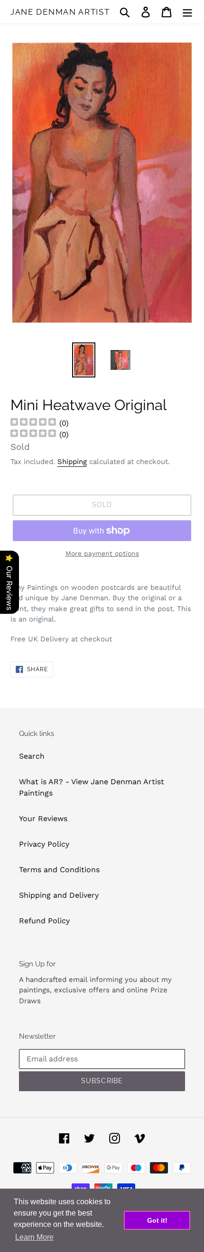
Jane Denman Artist (60, 12)
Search (32, 756)
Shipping (72, 461)
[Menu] (187, 12)
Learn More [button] (34, 1237)
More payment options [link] (102, 553)
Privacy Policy (44, 844)
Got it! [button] (157, 1220)
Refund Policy (44, 920)
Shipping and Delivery (59, 895)
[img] (33, 423)
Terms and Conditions (59, 869)
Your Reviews (43, 818)
